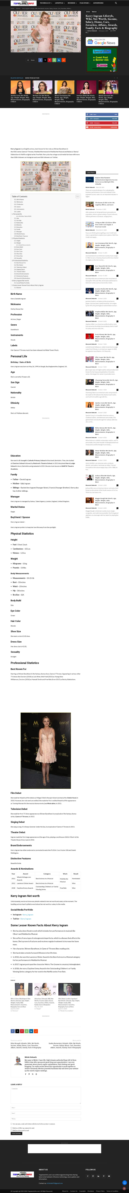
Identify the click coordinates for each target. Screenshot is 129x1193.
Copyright (82, 1191)
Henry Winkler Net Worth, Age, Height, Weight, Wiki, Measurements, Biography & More (106, 454)
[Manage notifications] (124, 1188)
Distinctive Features (22, 276)
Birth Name (20, 199)
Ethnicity (19, 225)
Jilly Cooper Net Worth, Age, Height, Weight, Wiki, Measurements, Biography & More (105, 360)
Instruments (20, 209)
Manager (19, 231)
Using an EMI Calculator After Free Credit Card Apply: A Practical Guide (105, 224)
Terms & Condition (112, 1191)
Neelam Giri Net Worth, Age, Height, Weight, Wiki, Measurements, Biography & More (42, 98)
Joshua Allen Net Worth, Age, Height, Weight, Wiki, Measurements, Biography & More (105, 478)
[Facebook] (40, 60)
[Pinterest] (50, 60)
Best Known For (21, 263)
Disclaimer (91, 1191)
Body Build (20, 247)
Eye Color (19, 249)
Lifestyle (59, 3)
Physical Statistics (19, 238)
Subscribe (114, 127)
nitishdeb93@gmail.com (55, 1183)
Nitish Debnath (92, 31)
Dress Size (20, 256)
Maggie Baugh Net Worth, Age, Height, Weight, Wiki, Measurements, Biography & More (105, 501)
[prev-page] (114, 78)
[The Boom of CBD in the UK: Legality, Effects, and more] (90, 204)
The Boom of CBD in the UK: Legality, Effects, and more (105, 203)
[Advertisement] (46, 130)
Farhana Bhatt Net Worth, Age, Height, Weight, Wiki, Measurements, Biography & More (86, 98)
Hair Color (20, 251)
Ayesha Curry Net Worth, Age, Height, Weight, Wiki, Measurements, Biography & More (20, 98)
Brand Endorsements (23, 274)
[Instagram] (93, 1176)
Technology (45, 3)
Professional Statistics (20, 260)
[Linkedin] (59, 60)
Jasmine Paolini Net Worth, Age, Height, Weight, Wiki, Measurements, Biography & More (106, 292)
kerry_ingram (28, 914)
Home (12, 8)
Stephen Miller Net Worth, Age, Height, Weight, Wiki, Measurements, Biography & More (106, 315)
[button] (115, 3)
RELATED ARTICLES (17, 78)
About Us (65, 1191)
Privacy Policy (100, 1191)
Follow (114, 118)
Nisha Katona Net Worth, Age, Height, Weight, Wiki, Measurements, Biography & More (105, 431)
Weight (19, 243)
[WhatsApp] (54, 60)
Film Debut (20, 265)
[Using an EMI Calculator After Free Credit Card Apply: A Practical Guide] (90, 224)
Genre (18, 207)
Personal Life (17, 214)
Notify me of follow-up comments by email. (23, 1128)
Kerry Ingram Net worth (21, 280)
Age (18, 218)
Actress (18, 8)
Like (116, 114)
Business (71, 3)
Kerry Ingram (26, 919)
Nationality (20, 223)
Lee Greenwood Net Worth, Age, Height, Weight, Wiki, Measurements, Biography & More (106, 246)
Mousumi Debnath (91, 253)
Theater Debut (21, 271)
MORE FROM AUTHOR (32, 78)
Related (19, 287)
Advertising (98, 3)
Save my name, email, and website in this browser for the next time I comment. (34, 1124)
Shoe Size (19, 254)
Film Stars (84, 3)
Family (18, 229)
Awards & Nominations (23, 278)
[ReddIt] (64, 60)
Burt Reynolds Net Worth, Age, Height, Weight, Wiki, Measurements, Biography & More (105, 269)
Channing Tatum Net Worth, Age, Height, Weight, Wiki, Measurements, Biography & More (106, 383)
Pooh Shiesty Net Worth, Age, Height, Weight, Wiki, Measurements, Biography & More (105, 337)
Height (18, 240)
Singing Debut (21, 269)
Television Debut (22, 267)
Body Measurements (24, 245)
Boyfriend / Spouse (22, 236)
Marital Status (21, 234)
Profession (20, 204)
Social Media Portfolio (23, 283)
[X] (45, 60)
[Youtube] (109, 1176)
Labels (19, 211)
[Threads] (37, 1074)
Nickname (20, 202)
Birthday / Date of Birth (25, 216)
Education (19, 227)
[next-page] (117, 78)
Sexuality (19, 258)
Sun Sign (19, 220)
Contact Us (73, 1191)
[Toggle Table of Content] (76, 196)
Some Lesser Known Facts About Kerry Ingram (28, 285)
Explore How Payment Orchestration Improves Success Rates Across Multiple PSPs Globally (106, 181)
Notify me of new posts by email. (21, 1130)
